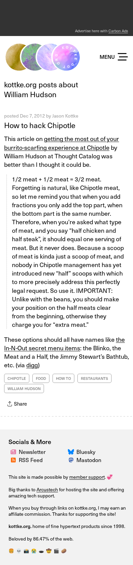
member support (87, 476)
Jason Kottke (65, 115)
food (41, 378)
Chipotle (17, 378)
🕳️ (41, 550)
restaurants (94, 378)
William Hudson (24, 388)
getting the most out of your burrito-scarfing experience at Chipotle (61, 143)
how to (63, 378)
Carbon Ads (118, 31)
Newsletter (32, 451)
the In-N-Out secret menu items (64, 343)
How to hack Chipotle (39, 124)
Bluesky (85, 451)
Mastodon (88, 460)
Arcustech (47, 489)
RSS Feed (31, 460)
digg (32, 364)
